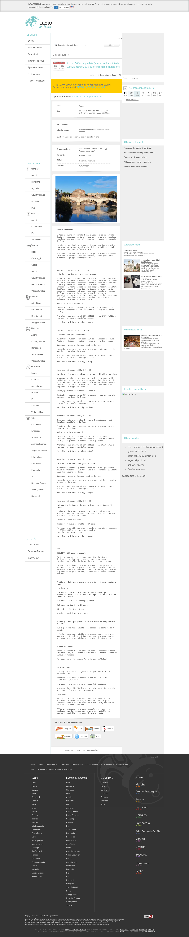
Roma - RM (116, 75)
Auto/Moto (36, 437)
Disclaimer (134, 930)
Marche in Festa (147, 785)
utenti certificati (38, 924)
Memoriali (35, 869)
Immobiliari (36, 463)
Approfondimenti (36, 67)
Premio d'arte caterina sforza (136, 167)
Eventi (31, 41)
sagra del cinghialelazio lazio (142, 456)
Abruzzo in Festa (147, 816)
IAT (67, 804)
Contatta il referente (87, 161)
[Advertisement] (143, 50)
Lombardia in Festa (147, 824)
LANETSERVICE (148, 932)
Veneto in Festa (147, 840)
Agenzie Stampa (38, 444)
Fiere (34, 804)
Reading (35, 855)
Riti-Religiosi (37, 851)
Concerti (35, 815)
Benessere (36, 348)
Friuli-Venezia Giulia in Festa (147, 832)
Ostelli (34, 265)
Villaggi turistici (38, 291)
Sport (33, 476)
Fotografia (35, 470)
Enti (33, 399)
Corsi (34, 837)
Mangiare (104, 783)
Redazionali (34, 74)
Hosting (123, 932)
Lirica (34, 808)
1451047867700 (136, 465)
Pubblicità (143, 930)
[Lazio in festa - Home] (43, 22)
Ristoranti (35, 182)
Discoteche (36, 309)
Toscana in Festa (147, 856)
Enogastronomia (38, 862)
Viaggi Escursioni (39, 450)
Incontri (35, 819)
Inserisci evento (35, 47)
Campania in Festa (147, 864)
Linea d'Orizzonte (130, 250)
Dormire (104, 790)
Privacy (151, 930)
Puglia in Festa (147, 801)
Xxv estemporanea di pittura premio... (140, 153)
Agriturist (35, 188)
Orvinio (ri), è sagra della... (135, 157)
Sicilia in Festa (147, 872)
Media (34, 373)
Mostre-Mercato (38, 873)
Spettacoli (35, 405)
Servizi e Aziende (39, 483)
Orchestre (36, 424)
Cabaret (35, 801)
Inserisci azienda (36, 61)
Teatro (34, 786)
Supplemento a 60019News (75, 930)
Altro (103, 804)
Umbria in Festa (147, 848)
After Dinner (36, 239)
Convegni (35, 848)
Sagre (34, 783)
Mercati (35, 822)
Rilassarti (104, 797)
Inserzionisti (34, 558)
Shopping (35, 431)
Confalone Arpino (136, 469)
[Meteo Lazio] (129, 394)
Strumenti (35, 496)
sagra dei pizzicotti (137, 460)
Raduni (34, 866)
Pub (33, 208)
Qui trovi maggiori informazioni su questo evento (78, 137)
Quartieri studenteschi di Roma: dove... (150, 261)
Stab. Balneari (37, 354)
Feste (34, 794)
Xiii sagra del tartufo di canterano (138, 148)
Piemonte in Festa (147, 808)
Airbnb (34, 175)
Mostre (34, 812)
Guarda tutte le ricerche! (134, 476)
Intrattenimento (38, 826)
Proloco (34, 392)
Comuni (34, 379)
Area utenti (33, 54)
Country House (38, 195)
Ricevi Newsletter (36, 81)
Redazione (33, 544)
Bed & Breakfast (38, 284)
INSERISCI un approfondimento (87, 96)
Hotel (33, 252)
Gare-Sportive (37, 840)
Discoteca (36, 830)
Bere (103, 786)
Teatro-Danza (37, 833)
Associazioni (37, 386)
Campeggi (36, 258)
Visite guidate (37, 412)
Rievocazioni (37, 876)
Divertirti (104, 794)
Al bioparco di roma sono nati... (137, 162)
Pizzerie (35, 201)
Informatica (36, 457)
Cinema (35, 790)
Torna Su (154, 757)
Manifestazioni (37, 844)
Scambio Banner (36, 551)
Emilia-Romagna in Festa (147, 793)
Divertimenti (36, 316)
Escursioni (36, 858)
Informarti (104, 801)
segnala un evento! (101, 922)
